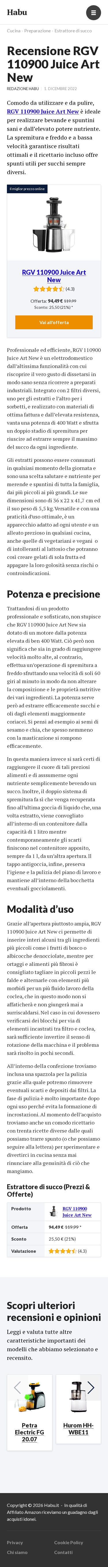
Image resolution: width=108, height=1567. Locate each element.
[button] (90, 1388)
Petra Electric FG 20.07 (29, 1432)
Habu (17, 12)
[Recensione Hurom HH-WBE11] (78, 1397)
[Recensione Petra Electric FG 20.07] (29, 1397)
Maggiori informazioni (29, 1539)
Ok (29, 1554)
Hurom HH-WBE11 (78, 1429)
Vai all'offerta (54, 322)
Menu (93, 12)
